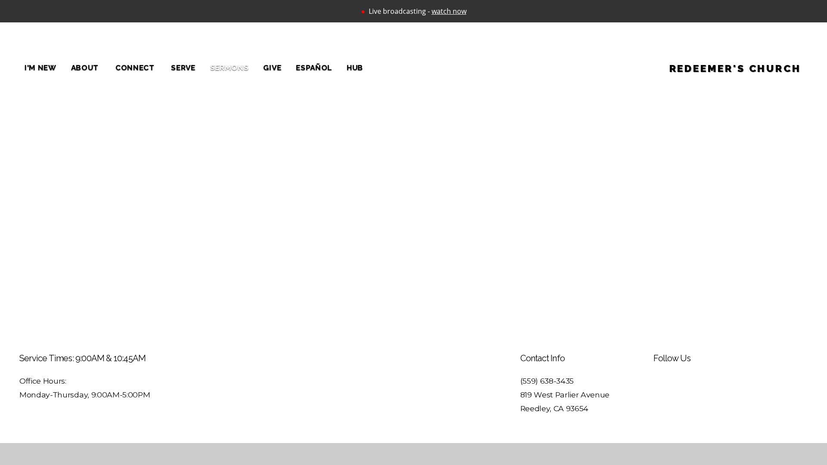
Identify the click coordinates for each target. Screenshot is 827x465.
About (86, 67)
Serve (183, 67)
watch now (449, 11)
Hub (355, 67)
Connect (135, 67)
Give (272, 67)
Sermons (229, 67)
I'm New (40, 67)
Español (314, 67)
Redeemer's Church (735, 68)
